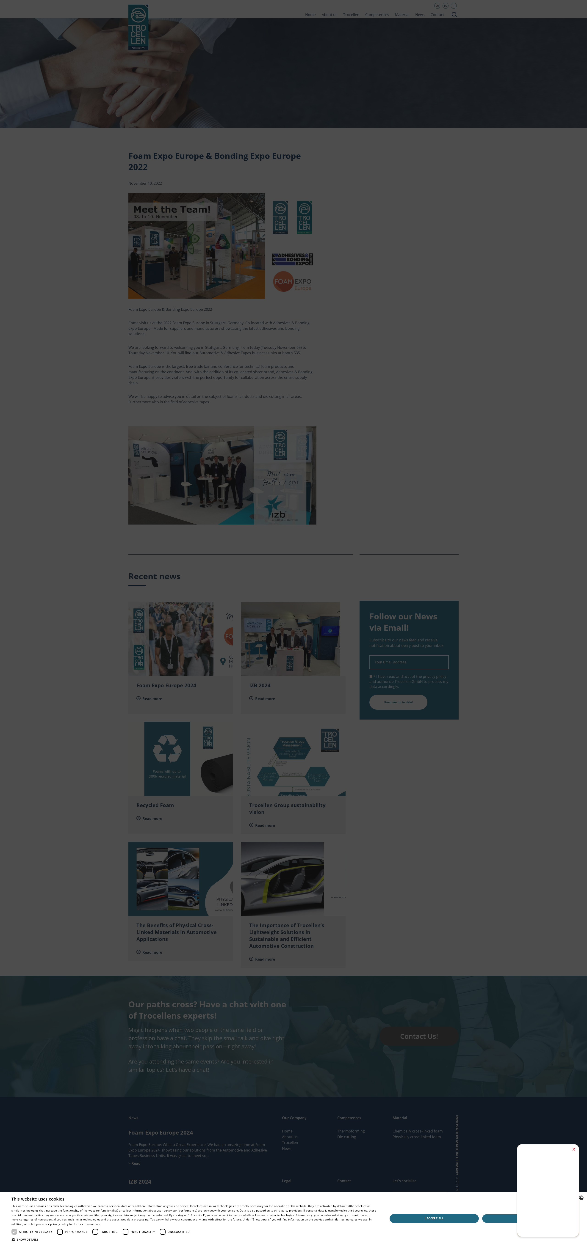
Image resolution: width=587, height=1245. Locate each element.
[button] (194, 1239)
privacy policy (59, 1224)
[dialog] (293, 622)
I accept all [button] (434, 1218)
